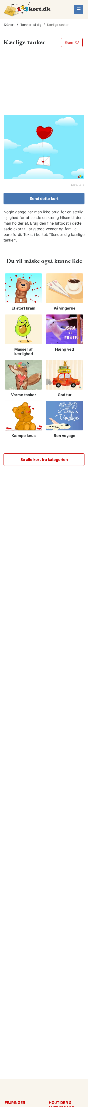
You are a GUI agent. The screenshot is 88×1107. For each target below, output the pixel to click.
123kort (9, 25)
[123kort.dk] (27, 11)
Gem (69, 42)
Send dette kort (44, 198)
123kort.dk (78, 185)
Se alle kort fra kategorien (44, 459)
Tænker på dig (30, 25)
